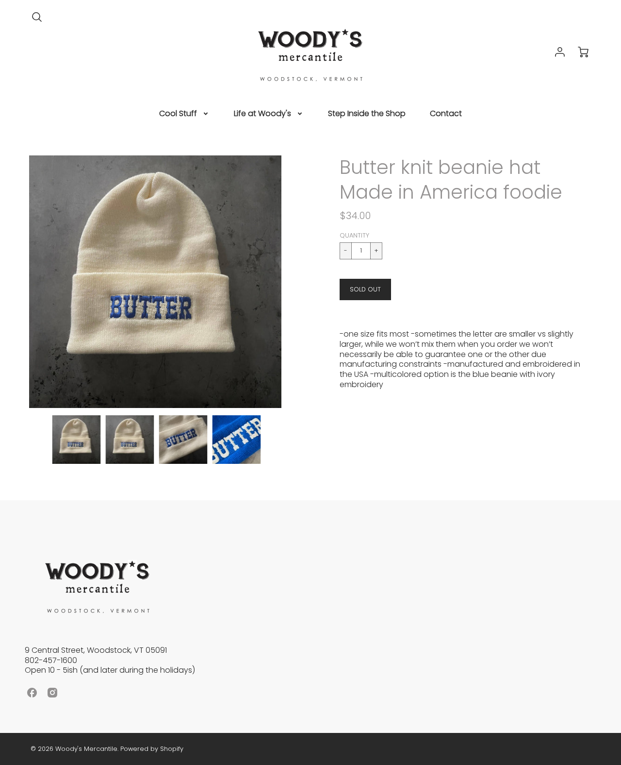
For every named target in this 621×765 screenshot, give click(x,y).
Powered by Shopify (151, 749)
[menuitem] (184, 113)
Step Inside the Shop (367, 114)
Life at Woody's (262, 114)
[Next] (288, 281)
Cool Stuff (178, 114)
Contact (446, 114)
